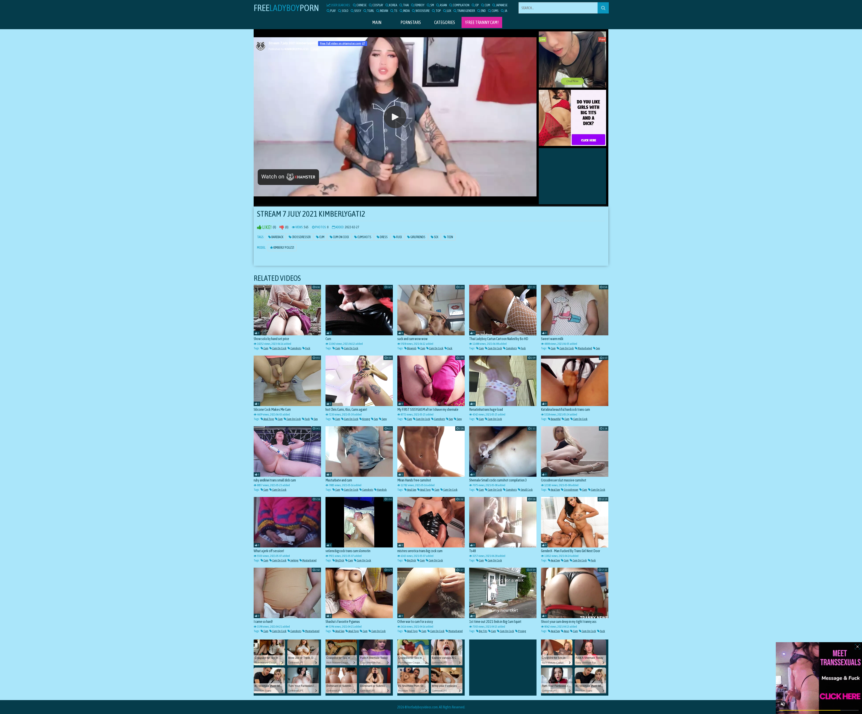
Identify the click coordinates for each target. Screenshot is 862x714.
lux (448, 11)
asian (443, 5)
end (483, 11)
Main (376, 22)
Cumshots (364, 237)
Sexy (384, 419)
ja (505, 11)
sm (432, 5)
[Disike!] (281, 227)
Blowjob (411, 348)
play (333, 11)
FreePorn (286, 8)
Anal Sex (411, 489)
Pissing (522, 631)
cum (487, 5)
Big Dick (339, 560)
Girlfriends (417, 237)
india (406, 11)
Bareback (277, 237)
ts (395, 11)
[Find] (603, 7)
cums (495, 11)
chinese (361, 5)
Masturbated (584, 348)
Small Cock (526, 489)
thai (405, 5)
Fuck (399, 237)
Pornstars (410, 22)
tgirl (370, 11)
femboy (419, 5)
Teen (449, 237)
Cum (321, 237)
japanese (501, 5)
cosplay (377, 5)
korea (393, 5)
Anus (566, 631)
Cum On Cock (340, 237)
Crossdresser (301, 237)
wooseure (422, 11)
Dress (383, 237)
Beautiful (555, 419)
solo (344, 11)
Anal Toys (268, 419)
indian (383, 11)
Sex (435, 237)
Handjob (382, 489)
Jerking (294, 560)
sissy (357, 11)
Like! (267, 227)
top (438, 11)
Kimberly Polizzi (283, 247)
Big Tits (483, 631)
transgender (466, 11)
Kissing (366, 419)
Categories (444, 22)
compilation (460, 5)
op (477, 5)
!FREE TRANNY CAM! (482, 22)
